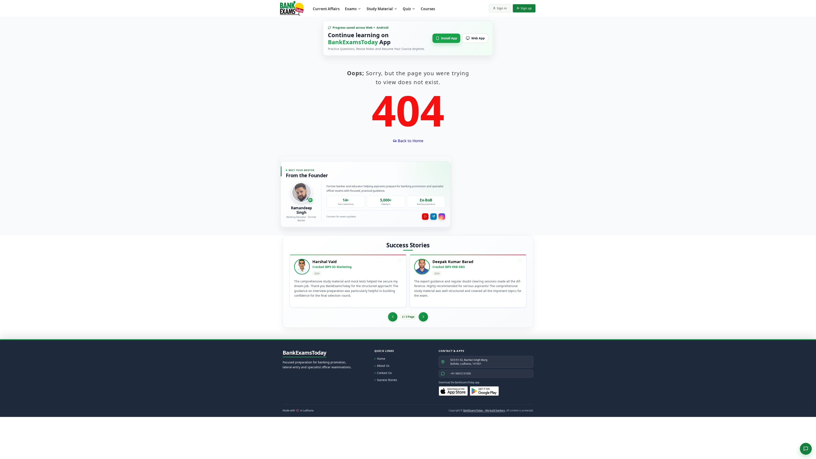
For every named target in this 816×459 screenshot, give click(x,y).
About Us (383, 366)
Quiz (407, 8)
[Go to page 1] (392, 317)
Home (381, 359)
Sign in (502, 8)
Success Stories (387, 380)
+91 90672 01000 (460, 373)
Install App (449, 38)
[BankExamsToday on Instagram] (441, 216)
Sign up (526, 8)
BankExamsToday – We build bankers (484, 410)
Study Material (380, 8)
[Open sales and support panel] (806, 449)
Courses (428, 8)
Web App (478, 38)
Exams (351, 8)
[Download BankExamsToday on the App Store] (453, 391)
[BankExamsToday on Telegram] (433, 216)
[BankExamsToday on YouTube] (425, 216)
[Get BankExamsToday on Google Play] (484, 391)
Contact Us (384, 373)
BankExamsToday (304, 352)
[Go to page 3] (423, 317)
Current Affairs (326, 8)
